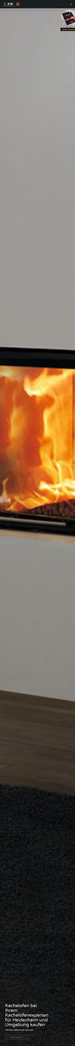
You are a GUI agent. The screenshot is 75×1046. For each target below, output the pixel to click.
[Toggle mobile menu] (71, 4)
